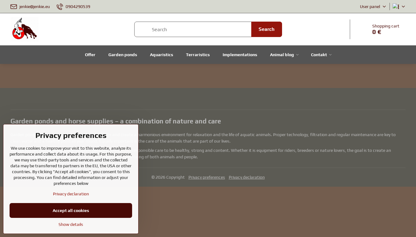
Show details (71, 224)
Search (267, 29)
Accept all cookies (71, 210)
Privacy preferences (206, 177)
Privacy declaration (247, 177)
